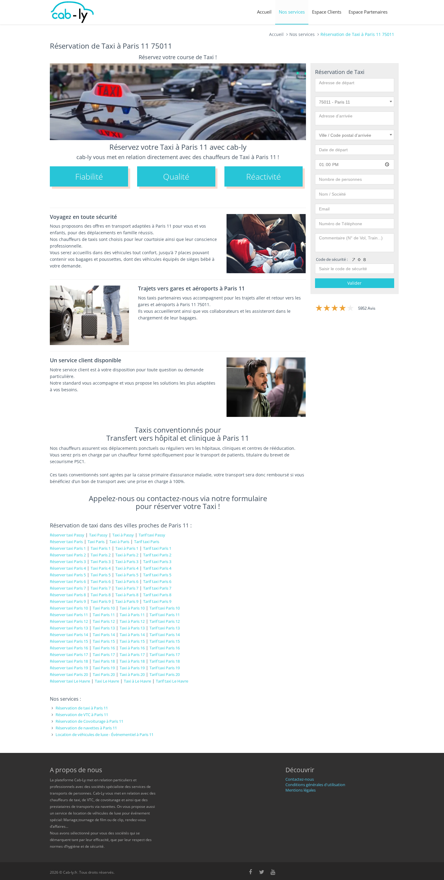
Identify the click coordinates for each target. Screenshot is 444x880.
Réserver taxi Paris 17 (69, 654)
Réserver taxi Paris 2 (68, 555)
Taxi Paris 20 (104, 674)
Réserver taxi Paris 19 (69, 667)
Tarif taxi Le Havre (172, 681)
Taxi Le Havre (107, 681)
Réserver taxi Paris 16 (69, 648)
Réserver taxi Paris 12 (69, 621)
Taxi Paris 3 (101, 561)
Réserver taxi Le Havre (70, 681)
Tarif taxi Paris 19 (165, 667)
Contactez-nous (299, 779)
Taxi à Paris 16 (132, 648)
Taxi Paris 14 (104, 634)
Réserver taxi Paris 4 (68, 568)
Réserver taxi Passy (67, 535)
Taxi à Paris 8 (126, 594)
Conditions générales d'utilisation (315, 784)
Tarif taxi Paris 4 (157, 568)
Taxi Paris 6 (101, 581)
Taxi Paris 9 (101, 601)
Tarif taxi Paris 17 (165, 654)
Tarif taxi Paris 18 (165, 661)
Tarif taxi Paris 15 (165, 641)
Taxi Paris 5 (101, 575)
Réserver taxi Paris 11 (69, 614)
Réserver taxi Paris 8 (68, 594)
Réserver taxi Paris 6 (68, 581)
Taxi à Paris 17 (132, 654)
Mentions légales (300, 790)
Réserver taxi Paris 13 (69, 628)
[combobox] (354, 102)
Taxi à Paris (119, 541)
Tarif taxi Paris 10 (165, 608)
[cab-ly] (72, 12)
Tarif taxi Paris (146, 541)
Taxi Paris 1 (101, 548)
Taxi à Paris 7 (126, 588)
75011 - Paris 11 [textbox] (334, 102)
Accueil (264, 12)
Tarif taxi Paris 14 (165, 634)
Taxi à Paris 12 (132, 621)
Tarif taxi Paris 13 (165, 628)
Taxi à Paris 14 (132, 634)
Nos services (292, 12)
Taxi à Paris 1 (126, 548)
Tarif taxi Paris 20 (165, 674)
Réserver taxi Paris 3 (68, 561)
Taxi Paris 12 (104, 621)
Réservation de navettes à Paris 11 (86, 728)
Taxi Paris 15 (104, 641)
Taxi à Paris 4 (126, 568)
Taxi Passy (98, 535)
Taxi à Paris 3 (126, 561)
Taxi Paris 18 (104, 661)
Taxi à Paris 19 (132, 667)
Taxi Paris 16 (104, 648)
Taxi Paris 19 (104, 667)
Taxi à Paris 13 (132, 628)
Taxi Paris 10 (104, 608)
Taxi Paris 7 (101, 588)
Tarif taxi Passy (152, 535)
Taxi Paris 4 (101, 568)
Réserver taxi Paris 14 (69, 634)
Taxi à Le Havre (137, 681)
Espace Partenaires (368, 12)
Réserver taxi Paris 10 (69, 608)
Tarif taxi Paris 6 (157, 581)
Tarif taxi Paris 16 (165, 648)
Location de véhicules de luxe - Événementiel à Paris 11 (104, 734)
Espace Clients (326, 12)
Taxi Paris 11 (104, 614)
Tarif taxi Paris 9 (157, 601)
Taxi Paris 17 (104, 654)
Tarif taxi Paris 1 (157, 548)
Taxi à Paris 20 (132, 674)
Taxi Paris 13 (104, 628)
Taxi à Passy (123, 535)
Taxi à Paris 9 (126, 601)
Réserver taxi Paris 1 (68, 548)
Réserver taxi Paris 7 (68, 588)
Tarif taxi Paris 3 (157, 561)
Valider (354, 283)
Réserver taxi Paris (66, 541)
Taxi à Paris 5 (126, 575)
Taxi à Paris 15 (132, 641)
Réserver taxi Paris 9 (68, 601)
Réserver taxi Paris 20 (69, 674)
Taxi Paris (96, 541)
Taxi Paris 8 (101, 594)
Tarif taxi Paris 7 (157, 588)
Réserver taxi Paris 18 (69, 661)
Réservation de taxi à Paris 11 (82, 708)
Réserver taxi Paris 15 (69, 641)
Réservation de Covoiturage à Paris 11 (89, 721)
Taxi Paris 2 (101, 555)
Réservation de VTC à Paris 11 (82, 714)
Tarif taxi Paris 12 (165, 621)
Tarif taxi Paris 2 (157, 555)
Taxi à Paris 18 (132, 661)
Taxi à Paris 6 (126, 581)
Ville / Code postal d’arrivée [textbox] (345, 135)
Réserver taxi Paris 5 (68, 575)
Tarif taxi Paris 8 (157, 594)
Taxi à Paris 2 (126, 555)
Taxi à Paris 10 (132, 608)
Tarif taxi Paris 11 (165, 614)
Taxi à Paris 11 (132, 614)
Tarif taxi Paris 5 (157, 575)
